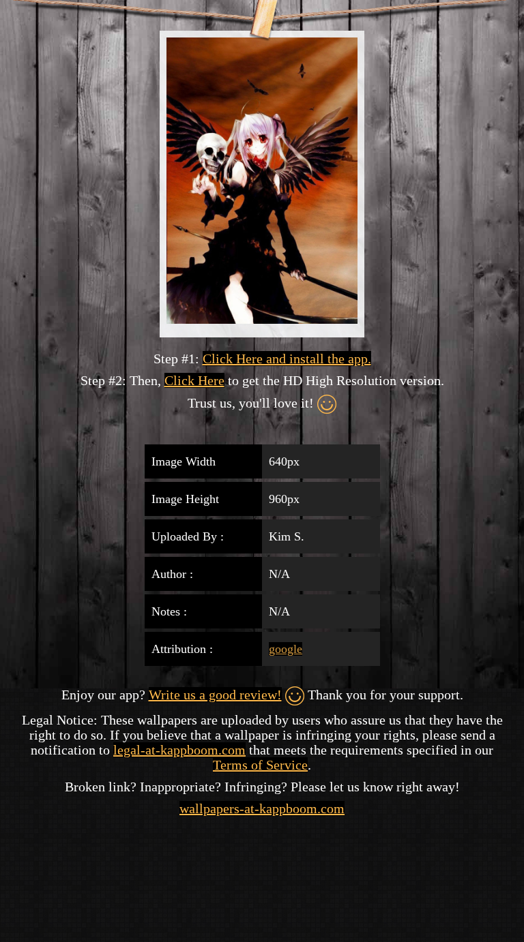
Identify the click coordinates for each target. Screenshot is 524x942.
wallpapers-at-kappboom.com (262, 808)
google (285, 649)
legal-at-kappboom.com (179, 749)
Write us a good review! (215, 694)
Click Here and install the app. (287, 358)
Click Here (194, 380)
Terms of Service (260, 764)
